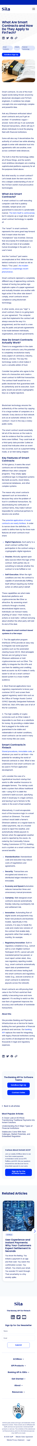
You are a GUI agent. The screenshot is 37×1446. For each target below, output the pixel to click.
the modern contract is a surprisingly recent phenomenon (15, 269)
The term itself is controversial (21, 213)
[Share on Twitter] (7, 39)
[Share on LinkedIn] (3, 39)
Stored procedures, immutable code (17, 751)
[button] (33, 9)
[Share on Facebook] (12, 39)
